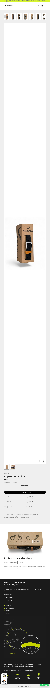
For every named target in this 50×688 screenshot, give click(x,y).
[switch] (4, 683)
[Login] (38, 6)
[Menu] (6, 674)
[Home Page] (9, 6)
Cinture (18, 9)
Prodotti (11, 9)
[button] (43, 461)
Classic (24, 9)
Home (5, 9)
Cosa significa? (24, 485)
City (29, 9)
